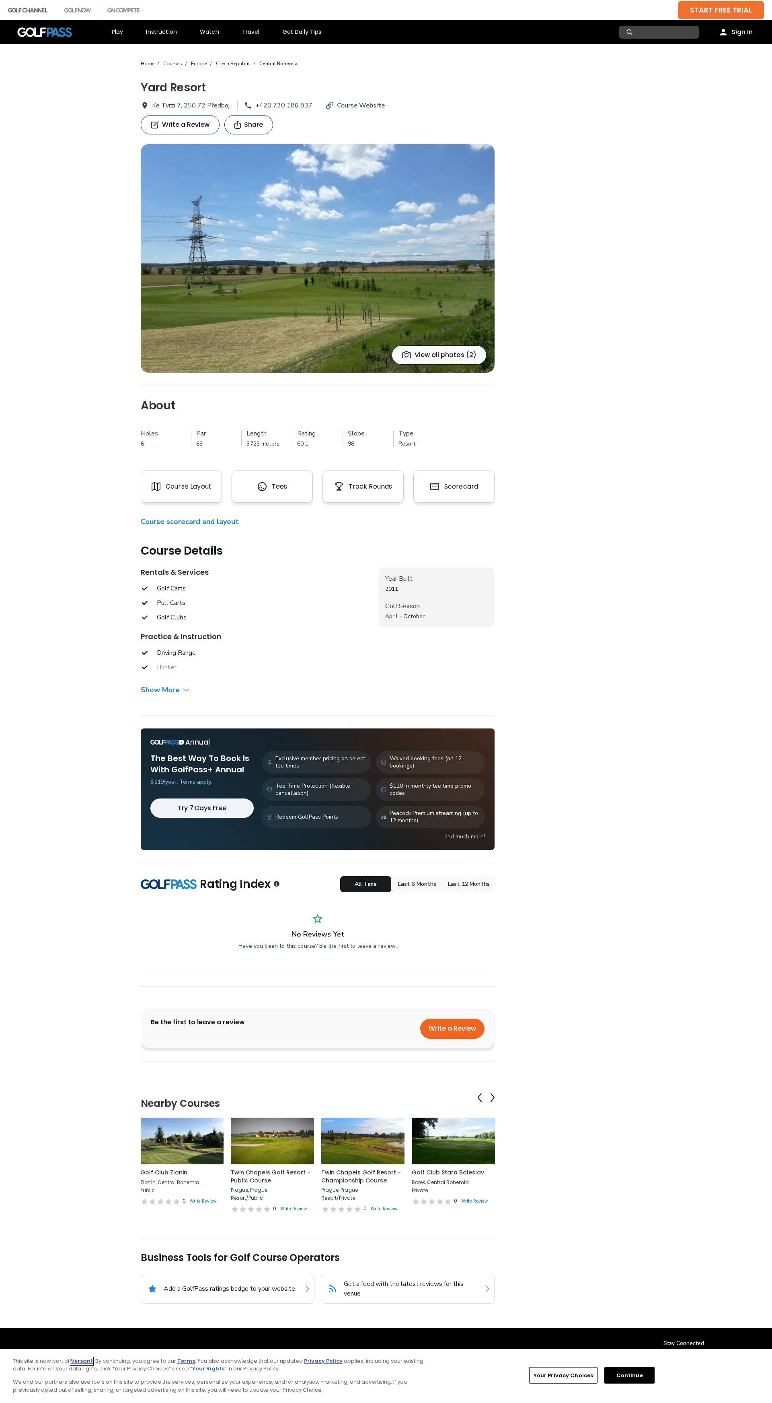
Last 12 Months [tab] (469, 884)
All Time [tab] (366, 884)
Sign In (742, 32)
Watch (209, 32)
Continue (629, 1375)
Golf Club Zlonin (163, 1172)
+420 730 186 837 (283, 105)
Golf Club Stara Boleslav (448, 1172)
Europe (199, 63)
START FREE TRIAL (721, 10)
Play (117, 32)
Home (147, 63)
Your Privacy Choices (563, 1375)
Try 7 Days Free (202, 808)
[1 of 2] (318, 258)
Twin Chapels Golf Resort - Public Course (270, 1176)
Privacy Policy (323, 1361)
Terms (186, 1361)
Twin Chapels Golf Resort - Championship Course (361, 1176)
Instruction (161, 32)
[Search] (630, 32)
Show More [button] (160, 690)
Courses (172, 63)
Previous (480, 1097)
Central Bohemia (278, 63)
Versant (82, 1361)
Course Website (361, 105)
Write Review (203, 1201)
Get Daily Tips (302, 32)
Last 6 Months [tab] (417, 884)
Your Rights (208, 1368)
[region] (386, 1376)
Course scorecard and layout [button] (190, 521)
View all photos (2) (445, 354)
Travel (251, 32)
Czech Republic (233, 63)
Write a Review (452, 1028)
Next (493, 1097)
